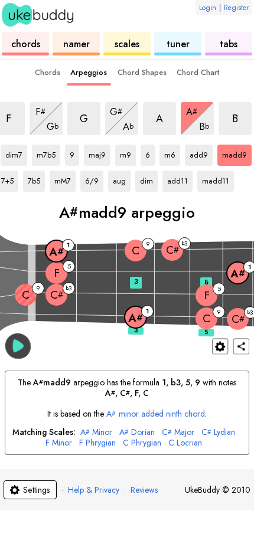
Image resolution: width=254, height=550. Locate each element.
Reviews (144, 490)
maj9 (99, 153)
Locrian (185, 442)
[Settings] (220, 346)
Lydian (218, 432)
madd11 (217, 179)
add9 (201, 153)
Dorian (137, 432)
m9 (128, 153)
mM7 (65, 179)
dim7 (16, 153)
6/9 (94, 179)
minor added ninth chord (155, 414)
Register (236, 7)
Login (207, 7)
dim (149, 179)
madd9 (237, 153)
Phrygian (97, 442)
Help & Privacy (93, 490)
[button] (18, 345)
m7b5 (48, 153)
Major (178, 432)
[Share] (241, 346)
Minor (96, 432)
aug (122, 179)
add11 (180, 179)
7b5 (36, 179)
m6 (172, 153)
